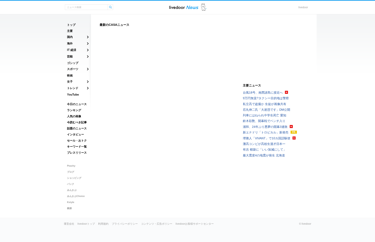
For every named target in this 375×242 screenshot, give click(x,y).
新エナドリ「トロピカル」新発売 (265, 132)
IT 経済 (71, 50)
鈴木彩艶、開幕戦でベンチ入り (264, 121)
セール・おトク (77, 140)
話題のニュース (77, 128)
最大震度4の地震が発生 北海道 (264, 155)
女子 (70, 81)
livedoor (303, 7)
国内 (70, 37)
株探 (69, 208)
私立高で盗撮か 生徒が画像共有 (264, 104)
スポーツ (72, 69)
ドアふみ (204, 7)
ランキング (74, 110)
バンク (70, 184)
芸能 (70, 56)
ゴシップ (72, 63)
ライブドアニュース (183, 7)
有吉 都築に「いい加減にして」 (264, 149)
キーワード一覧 (77, 146)
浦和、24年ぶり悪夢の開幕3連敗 (265, 126)
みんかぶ (72, 190)
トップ (71, 24)
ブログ (70, 172)
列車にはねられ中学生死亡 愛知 (264, 115)
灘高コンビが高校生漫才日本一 (264, 144)
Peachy (71, 165)
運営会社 (69, 223)
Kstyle (70, 202)
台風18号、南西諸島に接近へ (263, 92)
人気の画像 (74, 116)
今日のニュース (77, 104)
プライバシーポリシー (125, 223)
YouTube (73, 94)
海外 (70, 43)
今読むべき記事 (77, 122)
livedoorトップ (86, 223)
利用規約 (103, 223)
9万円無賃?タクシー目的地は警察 (266, 98)
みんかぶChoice (76, 196)
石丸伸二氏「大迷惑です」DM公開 (266, 109)
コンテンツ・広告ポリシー (156, 223)
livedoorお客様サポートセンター (195, 223)
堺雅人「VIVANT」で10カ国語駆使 (266, 138)
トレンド (72, 88)
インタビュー (75, 134)
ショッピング (74, 178)
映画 (70, 75)
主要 (70, 30)
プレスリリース (77, 152)
